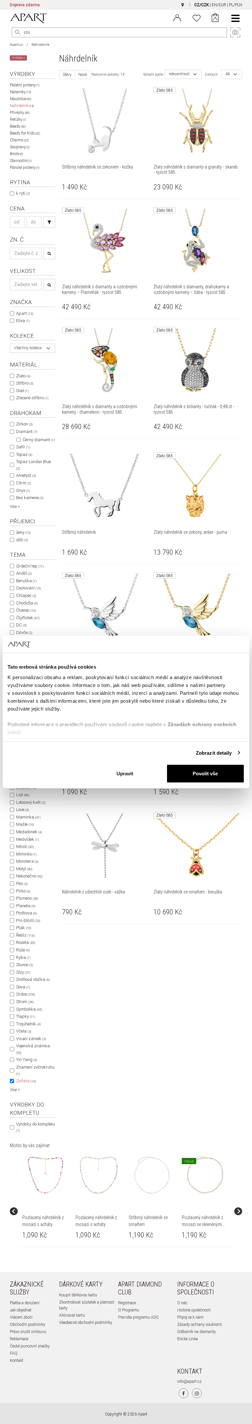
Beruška (26, 580)
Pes (22, 883)
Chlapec (26, 595)
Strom (24, 1001)
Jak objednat (21, 1310)
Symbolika (29, 1009)
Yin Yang (26, 1059)
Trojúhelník (28, 1023)
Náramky (20, 92)
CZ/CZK (201, 5)
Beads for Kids (25, 133)
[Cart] (215, 18)
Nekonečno (29, 876)
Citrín (23, 482)
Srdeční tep (30, 566)
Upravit (124, 773)
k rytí (23, 193)
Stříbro (24, 383)
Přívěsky (20, 112)
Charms (19, 140)
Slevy (67, 74)
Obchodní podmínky (27, 1324)
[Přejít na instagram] (197, 1393)
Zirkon (24, 424)
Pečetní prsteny (24, 85)
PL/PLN (235, 5)
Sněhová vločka (33, 979)
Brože (16, 154)
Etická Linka (187, 1339)
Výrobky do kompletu (35, 1127)
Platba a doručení (24, 1303)
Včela (23, 1031)
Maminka (28, 817)
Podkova (26, 912)
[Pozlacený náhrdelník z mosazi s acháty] (45, 1175)
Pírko (23, 891)
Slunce (24, 964)
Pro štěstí (28, 920)
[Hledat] (17, 32)
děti (22, 539)
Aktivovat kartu (72, 1315)
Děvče (24, 632)
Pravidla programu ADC (138, 1317)
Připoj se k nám (190, 1317)
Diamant (26, 431)
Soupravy (20, 147)
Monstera (27, 861)
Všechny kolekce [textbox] (28, 348)
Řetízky (18, 119)
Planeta (25, 905)
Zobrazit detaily (214, 752)
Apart (24, 313)
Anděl (24, 573)
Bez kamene (29, 497)
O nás (182, 1303)
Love (22, 809)
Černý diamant (39, 439)
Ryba (23, 957)
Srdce (25, 994)
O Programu (128, 1310)
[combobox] (32, 348)
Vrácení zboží (21, 1317)
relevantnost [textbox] (179, 74)
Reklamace (19, 1339)
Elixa (23, 320)
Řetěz (25, 935)
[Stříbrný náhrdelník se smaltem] (151, 1175)
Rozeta (25, 942)
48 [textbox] (227, 74)
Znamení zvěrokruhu (35, 1070)
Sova (23, 986)
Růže (23, 949)
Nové (82, 74)
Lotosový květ (30, 802)
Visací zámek (31, 1038)
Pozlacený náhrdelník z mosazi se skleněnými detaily (202, 1224)
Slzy (23, 972)
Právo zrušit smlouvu (28, 1331)
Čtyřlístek (27, 617)
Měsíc (24, 846)
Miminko (26, 854)
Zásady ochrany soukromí (199, 1324)
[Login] (177, 17)
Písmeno (27, 898)
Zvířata (26, 1080)
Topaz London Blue (33, 464)
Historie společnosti (194, 1310)
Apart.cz (16, 45)
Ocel (22, 390)
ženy (23, 532)
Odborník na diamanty (196, 1331)
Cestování (28, 588)
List (22, 794)
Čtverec (26, 610)
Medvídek (27, 839)
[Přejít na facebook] (183, 1393)
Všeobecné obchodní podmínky (85, 1322)
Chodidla (27, 603)
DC (21, 624)
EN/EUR (219, 5)
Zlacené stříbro (32, 397)
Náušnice (20, 99)
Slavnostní (21, 160)
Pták (23, 927)
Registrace (127, 1303)
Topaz (24, 454)
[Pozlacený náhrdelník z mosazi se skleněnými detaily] (205, 1175)
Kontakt (16, 1360)
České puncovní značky (30, 1346)
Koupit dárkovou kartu (78, 1295)
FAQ (13, 1353)
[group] (46, 1211)
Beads (18, 126)
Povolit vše (205, 773)
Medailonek (29, 831)
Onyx (23, 490)
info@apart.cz (189, 1381)
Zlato (23, 375)
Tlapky (25, 1016)
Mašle (25, 824)
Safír (23, 446)
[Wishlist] (196, 17)
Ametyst (26, 475)
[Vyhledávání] (49, 222)
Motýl (24, 868)
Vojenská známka (33, 1048)
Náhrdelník (22, 105)
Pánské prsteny (24, 167)
